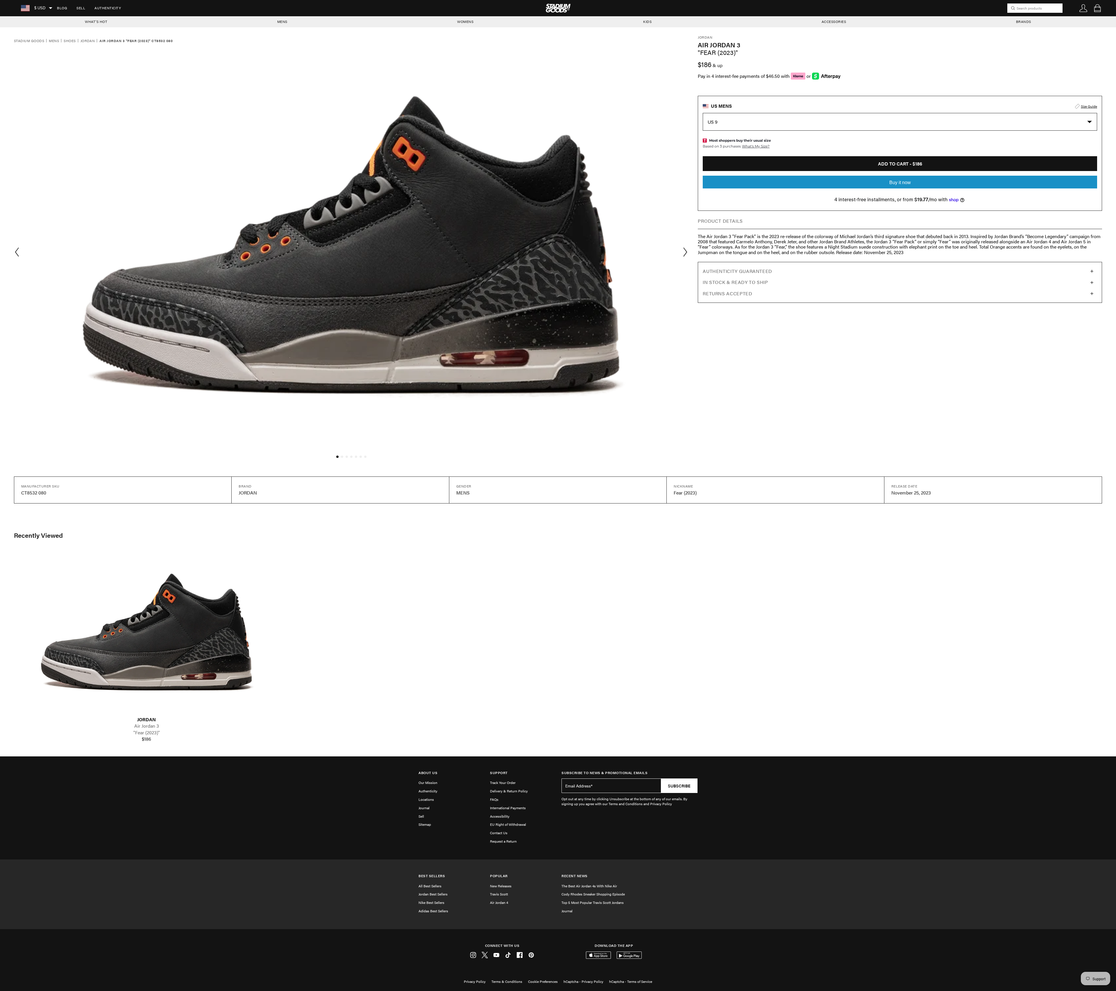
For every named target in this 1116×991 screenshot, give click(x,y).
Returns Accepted (727, 293)
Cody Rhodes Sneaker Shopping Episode (593, 894)
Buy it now (900, 182)
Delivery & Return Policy (509, 791)
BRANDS (1023, 21)
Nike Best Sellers (431, 902)
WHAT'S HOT (96, 21)
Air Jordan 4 (499, 902)
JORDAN (146, 719)
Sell (80, 7)
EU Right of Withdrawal (508, 824)
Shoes (70, 41)
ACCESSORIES (834, 21)
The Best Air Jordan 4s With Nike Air (589, 886)
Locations (426, 799)
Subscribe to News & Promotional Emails (604, 772)
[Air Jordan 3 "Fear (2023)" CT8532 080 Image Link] (146, 633)
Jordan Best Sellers (433, 894)
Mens (54, 41)
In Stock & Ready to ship (735, 282)
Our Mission (428, 782)
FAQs (494, 799)
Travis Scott (499, 894)
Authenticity (107, 7)
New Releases (501, 886)
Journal (424, 807)
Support (499, 772)
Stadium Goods (29, 41)
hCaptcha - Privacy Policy (583, 981)
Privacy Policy (475, 981)
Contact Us (498, 832)
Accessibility (499, 816)
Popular (499, 875)
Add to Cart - (900, 163)
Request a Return (503, 841)
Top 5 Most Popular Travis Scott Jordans (592, 902)
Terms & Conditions (506, 981)
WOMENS (465, 21)
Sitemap (425, 824)
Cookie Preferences (543, 981)
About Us (428, 772)
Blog (62, 7)
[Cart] (1097, 8)
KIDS (647, 21)
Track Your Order (503, 782)
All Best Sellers (430, 886)
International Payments (508, 807)
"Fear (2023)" (146, 732)
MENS (282, 21)
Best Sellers (432, 875)
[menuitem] (62, 8)
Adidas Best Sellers (433, 910)
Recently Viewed (38, 535)
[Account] (1083, 8)
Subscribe (679, 786)
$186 (146, 739)
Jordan (88, 41)
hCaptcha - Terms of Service (630, 981)
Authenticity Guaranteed (737, 271)
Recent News (574, 875)
